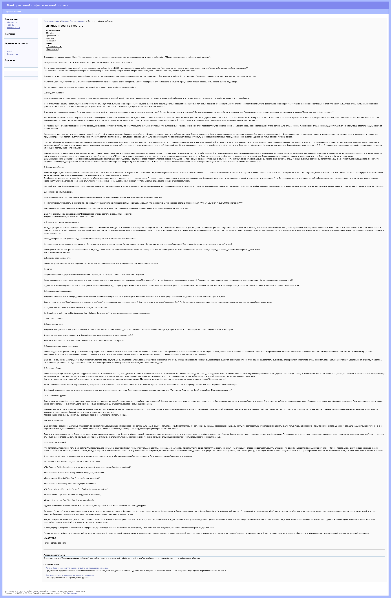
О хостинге (12, 22)
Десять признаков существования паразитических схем (70, 575)
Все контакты (72, 593)
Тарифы (10, 25)
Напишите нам (13, 28)
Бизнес (64, 21)
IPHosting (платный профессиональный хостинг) (37, 5)
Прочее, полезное (78, 21)
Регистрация (12, 54)
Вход (9, 51)
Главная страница (51, 21)
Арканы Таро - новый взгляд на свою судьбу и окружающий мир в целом (77, 568)
